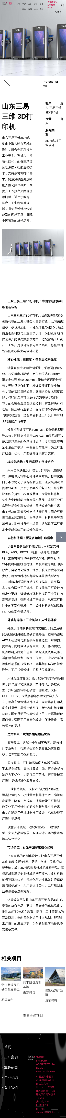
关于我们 (41, 6)
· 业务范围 (10, 1067)
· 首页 (6, 1047)
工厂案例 (24, 6)
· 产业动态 (10, 1077)
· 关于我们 (10, 1087)
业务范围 (30, 6)
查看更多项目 (33, 1015)
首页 (18, 4)
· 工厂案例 (10, 1057)
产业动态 (36, 6)
